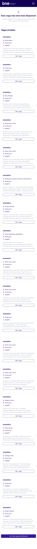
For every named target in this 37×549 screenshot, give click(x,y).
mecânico (7, 37)
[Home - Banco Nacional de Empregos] (9, 3)
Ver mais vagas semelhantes (19, 536)
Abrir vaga (18, 56)
